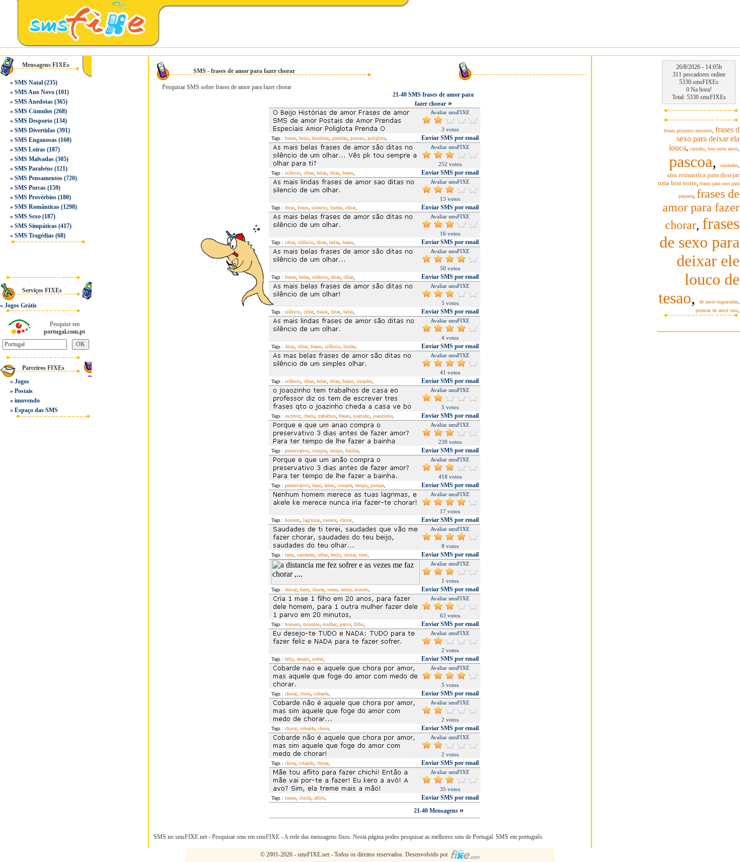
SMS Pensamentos (38, 178)
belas (322, 173)
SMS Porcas (30, 187)
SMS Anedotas (34, 101)
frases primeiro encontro (688, 130)
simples (364, 381)
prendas (339, 138)
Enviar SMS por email (450, 137)
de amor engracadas (718, 301)
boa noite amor (723, 148)
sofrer (317, 659)
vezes (332, 589)
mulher (330, 624)
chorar (346, 520)
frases (290, 138)
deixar (291, 589)
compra (319, 450)
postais (357, 138)
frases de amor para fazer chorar (700, 209)
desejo (303, 659)
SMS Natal (29, 82)
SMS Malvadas (34, 159)
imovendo (27, 400)
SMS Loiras (30, 149)
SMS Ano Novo (34, 92)
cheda (309, 416)
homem (292, 520)
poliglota (376, 138)
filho (358, 624)
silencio (319, 207)
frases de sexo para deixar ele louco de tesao (698, 260)
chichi (305, 798)
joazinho (361, 416)
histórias (320, 138)
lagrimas (311, 520)
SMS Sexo (28, 216)
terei (363, 555)
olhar (309, 173)
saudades (306, 555)
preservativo (297, 450)
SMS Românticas (37, 206)
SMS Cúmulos (33, 111)
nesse (346, 589)
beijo (304, 138)
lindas (336, 207)
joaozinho (383, 416)
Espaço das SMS (36, 410)
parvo (345, 624)
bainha (351, 450)
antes (329, 485)
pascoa (690, 161)
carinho (697, 148)
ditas (334, 173)
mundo (361, 589)
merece (330, 520)
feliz (289, 659)
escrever (293, 416)
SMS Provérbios (35, 197)
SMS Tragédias (34, 235)
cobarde (321, 693)
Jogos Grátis (21, 305)
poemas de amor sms (717, 310)
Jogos (22, 381)
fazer (316, 485)
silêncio (293, 173)
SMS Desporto (33, 120)
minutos (311, 624)
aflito (319, 798)
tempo (336, 450)
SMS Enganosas (36, 139)
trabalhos (327, 416)
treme (290, 798)
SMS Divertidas (35, 130)
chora (305, 693)
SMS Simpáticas (36, 225)
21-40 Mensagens (437, 810)
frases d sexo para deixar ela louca (704, 138)
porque (377, 485)
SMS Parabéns (34, 168)
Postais (24, 391)
